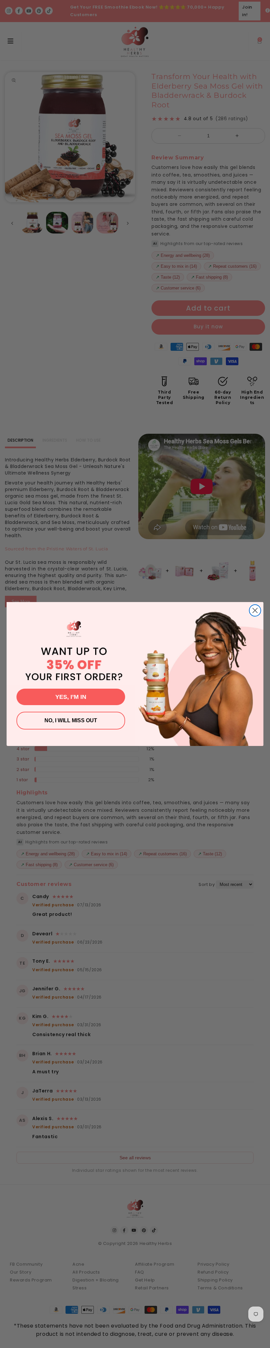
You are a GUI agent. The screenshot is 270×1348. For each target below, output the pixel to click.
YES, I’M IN (70, 697)
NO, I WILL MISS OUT (70, 720)
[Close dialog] (255, 610)
